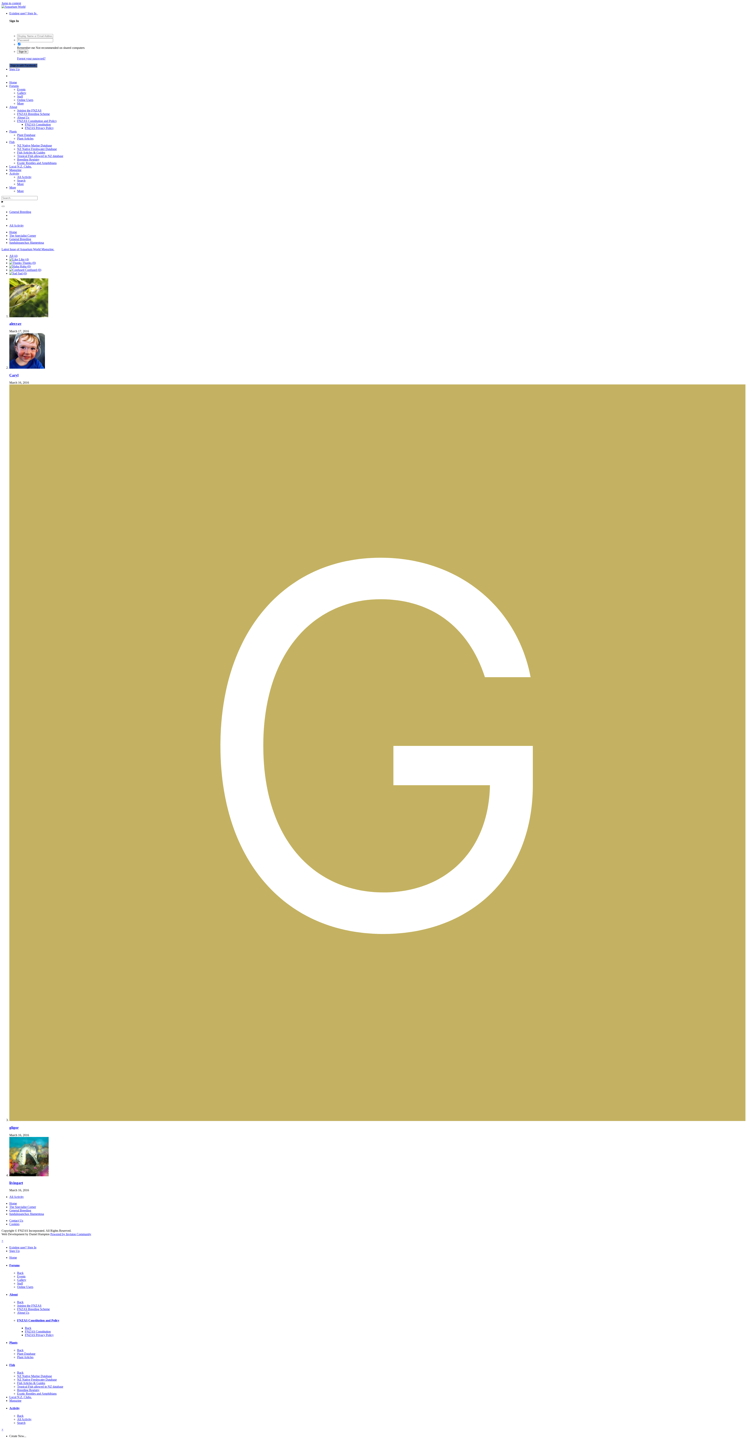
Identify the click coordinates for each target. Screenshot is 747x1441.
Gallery (21, 93)
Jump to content (11, 3)
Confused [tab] (32, 270)
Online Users (25, 100)
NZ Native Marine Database (34, 145)
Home (13, 82)
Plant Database (26, 135)
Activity (14, 173)
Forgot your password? (31, 58)
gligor (14, 1127)
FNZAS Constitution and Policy (37, 121)
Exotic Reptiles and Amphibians (37, 163)
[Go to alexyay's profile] (28, 316)
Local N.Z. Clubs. (20, 166)
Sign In (23, 51)
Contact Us (16, 1220)
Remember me (26, 47)
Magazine (15, 170)
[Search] (3, 206)
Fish (12, 142)
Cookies (14, 1224)
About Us (23, 117)
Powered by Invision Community (70, 1234)
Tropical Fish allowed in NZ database (40, 156)
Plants (13, 131)
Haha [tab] (25, 266)
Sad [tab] (22, 273)
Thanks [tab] (29, 263)
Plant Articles (25, 138)
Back (20, 1273)
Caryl (13, 375)
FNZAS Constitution (38, 124)
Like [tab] (23, 259)
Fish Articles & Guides (31, 152)
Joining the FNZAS (29, 110)
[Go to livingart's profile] (29, 1175)
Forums (14, 86)
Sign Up (14, 69)
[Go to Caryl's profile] (27, 367)
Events (21, 89)
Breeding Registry (28, 159)
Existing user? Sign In (23, 13)
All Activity (24, 177)
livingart (16, 1183)
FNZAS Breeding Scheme (33, 114)
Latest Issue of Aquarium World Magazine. (28, 249)
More (20, 103)
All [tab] (13, 256)
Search (21, 180)
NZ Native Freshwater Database (37, 149)
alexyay (15, 324)
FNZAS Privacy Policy (39, 128)
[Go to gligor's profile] (377, 1120)
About (13, 107)
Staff (20, 96)
